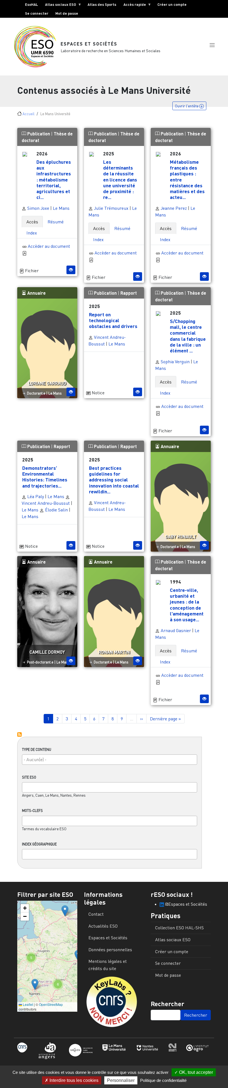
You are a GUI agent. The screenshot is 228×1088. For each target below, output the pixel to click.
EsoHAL (31, 4)
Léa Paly (35, 496)
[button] (212, 45)
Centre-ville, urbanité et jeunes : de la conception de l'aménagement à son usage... (187, 604)
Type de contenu (36, 749)
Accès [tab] (32, 221)
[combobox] (109, 759)
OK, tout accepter (195, 1072)
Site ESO (29, 777)
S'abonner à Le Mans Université (19, 734)
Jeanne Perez (173, 208)
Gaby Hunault (180, 536)
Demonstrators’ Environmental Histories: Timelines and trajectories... (44, 476)
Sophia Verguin (175, 361)
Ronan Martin (114, 652)
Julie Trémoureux (110, 208)
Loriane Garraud (47, 383)
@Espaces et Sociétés (185, 904)
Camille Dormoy (47, 652)
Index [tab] (31, 233)
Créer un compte (172, 4)
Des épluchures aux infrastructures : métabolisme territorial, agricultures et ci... (53, 179)
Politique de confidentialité (163, 1080)
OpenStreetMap (51, 1004)
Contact (96, 914)
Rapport (128, 293)
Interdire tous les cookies (73, 1080)
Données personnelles (110, 949)
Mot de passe (66, 13)
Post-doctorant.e (40, 662)
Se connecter (36, 13)
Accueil (28, 114)
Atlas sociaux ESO (59, 5)
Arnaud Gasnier (175, 630)
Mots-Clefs (32, 810)
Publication (38, 133)
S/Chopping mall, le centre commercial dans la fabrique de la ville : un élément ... (188, 336)
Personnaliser (121, 1080)
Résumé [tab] (56, 221)
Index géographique (39, 844)
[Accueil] (37, 46)
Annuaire (36, 293)
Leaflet (27, 1004)
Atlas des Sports (102, 4)
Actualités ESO (103, 926)
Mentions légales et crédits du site (107, 964)
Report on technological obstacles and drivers (113, 320)
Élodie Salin (56, 510)
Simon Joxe (37, 208)
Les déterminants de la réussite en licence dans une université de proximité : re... (120, 179)
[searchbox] (109, 759)
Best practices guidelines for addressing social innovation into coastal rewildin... (114, 479)
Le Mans (61, 208)
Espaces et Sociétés (89, 43)
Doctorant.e (36, 393)
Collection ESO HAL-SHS (179, 927)
